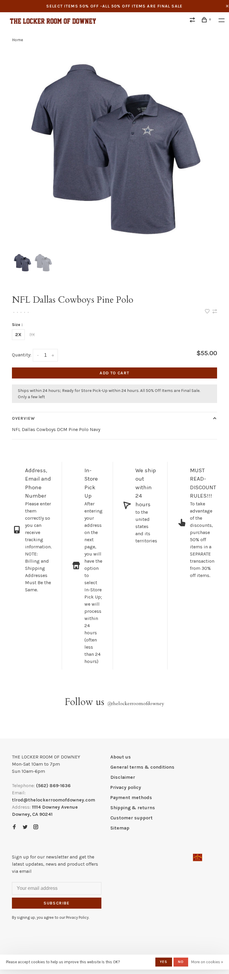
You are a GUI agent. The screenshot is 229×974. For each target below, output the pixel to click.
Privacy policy (125, 787)
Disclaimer (122, 777)
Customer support (131, 818)
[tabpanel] (114, 151)
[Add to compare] (214, 312)
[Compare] (193, 20)
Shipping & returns (132, 807)
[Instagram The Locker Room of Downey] (35, 827)
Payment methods (131, 797)
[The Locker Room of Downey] (197, 857)
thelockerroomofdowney (135, 703)
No (181, 962)
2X (18, 334)
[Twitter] (25, 827)
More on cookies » (207, 962)
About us (120, 757)
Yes (164, 962)
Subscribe (57, 903)
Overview (23, 418)
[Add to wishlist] (208, 312)
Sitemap (119, 828)
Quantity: (21, 355)
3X (32, 334)
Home (17, 39)
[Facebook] (14, 827)
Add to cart (114, 373)
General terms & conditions (142, 767)
